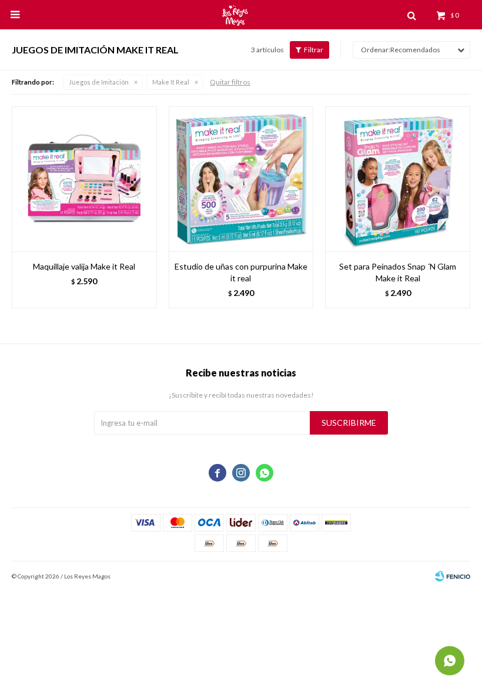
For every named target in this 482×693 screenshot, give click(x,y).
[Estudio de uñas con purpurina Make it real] (241, 178)
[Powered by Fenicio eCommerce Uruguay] (452, 576)
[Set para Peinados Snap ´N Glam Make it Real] (397, 178)
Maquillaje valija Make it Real (84, 266)
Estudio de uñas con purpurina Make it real (241, 272)
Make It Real (170, 82)
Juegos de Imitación (99, 82)
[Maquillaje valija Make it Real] (84, 178)
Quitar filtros (230, 82)
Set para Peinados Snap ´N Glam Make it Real (397, 272)
